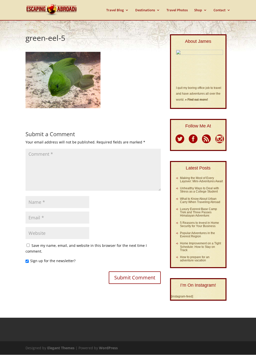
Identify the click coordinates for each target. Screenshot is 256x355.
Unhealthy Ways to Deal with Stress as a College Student (199, 190)
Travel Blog (115, 10)
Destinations (145, 10)
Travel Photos (177, 10)
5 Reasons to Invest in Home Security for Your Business (199, 224)
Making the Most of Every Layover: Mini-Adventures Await (201, 179)
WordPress (108, 347)
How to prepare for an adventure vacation (195, 258)
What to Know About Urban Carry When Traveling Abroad (200, 200)
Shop (198, 10)
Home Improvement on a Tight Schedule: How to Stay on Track (200, 247)
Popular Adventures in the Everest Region (197, 234)
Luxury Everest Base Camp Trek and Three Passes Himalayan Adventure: (198, 212)
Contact (220, 10)
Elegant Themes (60, 347)
